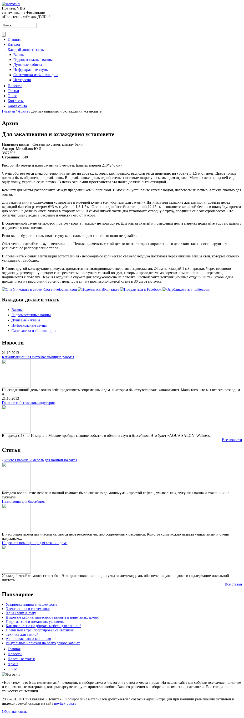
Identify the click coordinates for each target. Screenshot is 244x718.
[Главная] (11, 4)
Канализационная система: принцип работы (38, 357)
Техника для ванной (22, 634)
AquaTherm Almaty (21, 613)
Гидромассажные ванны (33, 60)
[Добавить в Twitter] (186, 289)
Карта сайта (17, 106)
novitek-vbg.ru (65, 703)
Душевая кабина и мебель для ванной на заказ (39, 460)
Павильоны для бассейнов (23, 501)
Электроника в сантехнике (28, 609)
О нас (12, 96)
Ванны (19, 55)
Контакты (16, 101)
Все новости (232, 440)
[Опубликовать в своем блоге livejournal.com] (39, 289)
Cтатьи (13, 91)
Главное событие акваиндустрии (28, 403)
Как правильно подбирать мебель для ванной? (43, 626)
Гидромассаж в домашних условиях (35, 622)
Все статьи (233, 584)
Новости (15, 86)
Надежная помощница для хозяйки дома (34, 543)
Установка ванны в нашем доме (31, 604)
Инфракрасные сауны (31, 70)
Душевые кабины (27, 65)
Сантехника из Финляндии (35, 75)
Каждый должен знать (26, 50)
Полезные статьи (21, 659)
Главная (14, 39)
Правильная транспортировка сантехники (40, 630)
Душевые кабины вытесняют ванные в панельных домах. (53, 617)
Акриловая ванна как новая (28, 639)
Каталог (14, 44)
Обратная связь (14, 711)
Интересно (22, 80)
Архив (23, 111)
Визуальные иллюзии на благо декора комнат (43, 643)
